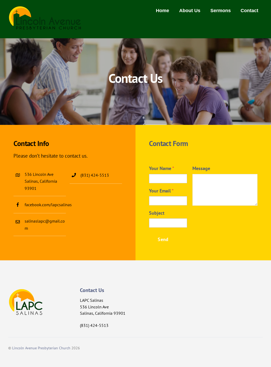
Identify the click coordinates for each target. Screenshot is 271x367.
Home (162, 10)
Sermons (220, 10)
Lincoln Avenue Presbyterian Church (41, 347)
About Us (189, 10)
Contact (249, 10)
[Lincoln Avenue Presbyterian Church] (45, 27)
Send (163, 239)
